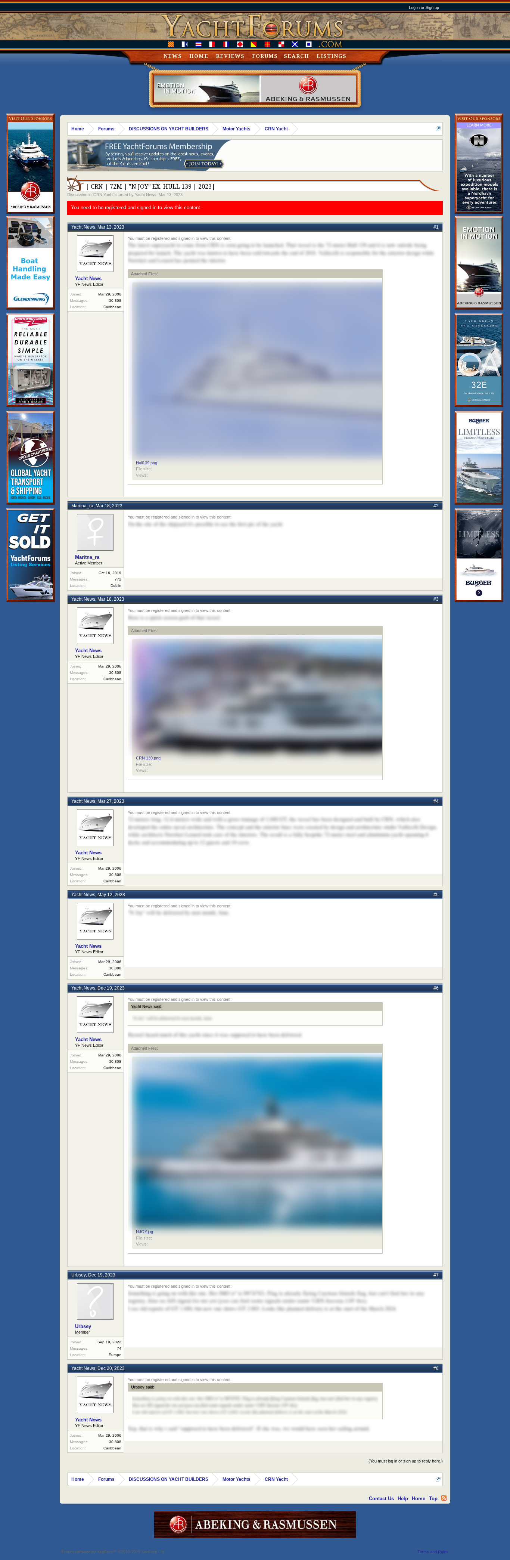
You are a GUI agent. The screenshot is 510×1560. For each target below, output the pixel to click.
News (173, 56)
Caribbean (112, 307)
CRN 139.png (148, 758)
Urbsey (78, 1275)
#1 (436, 227)
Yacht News (145, 194)
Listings (331, 56)
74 (119, 1348)
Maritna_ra (82, 505)
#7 (436, 1275)
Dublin (116, 586)
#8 (436, 1368)
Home (198, 56)
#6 (436, 988)
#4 (436, 801)
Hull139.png (146, 463)
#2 (436, 505)
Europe (115, 1355)
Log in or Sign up (424, 7)
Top (433, 1498)
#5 (436, 894)
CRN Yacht (103, 194)
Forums (265, 56)
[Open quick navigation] (438, 128)
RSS (444, 1498)
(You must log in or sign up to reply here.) (405, 1461)
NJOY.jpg (144, 1231)
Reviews (230, 56)
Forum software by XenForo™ (113, 1552)
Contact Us (381, 1498)
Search (296, 56)
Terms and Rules (432, 1552)
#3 (436, 599)
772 (118, 579)
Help (403, 1498)
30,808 (115, 300)
